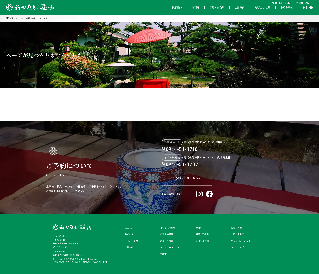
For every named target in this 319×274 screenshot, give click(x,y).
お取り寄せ (287, 7)
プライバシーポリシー (242, 240)
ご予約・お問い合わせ (187, 178)
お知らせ (129, 234)
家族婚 (163, 253)
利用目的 (177, 7)
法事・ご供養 (166, 240)
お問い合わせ (237, 234)
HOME (9, 18)
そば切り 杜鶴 (262, 7)
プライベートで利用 (170, 247)
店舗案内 (240, 7)
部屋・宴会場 (217, 7)
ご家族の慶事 (166, 234)
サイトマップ (237, 247)
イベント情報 (131, 240)
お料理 (195, 7)
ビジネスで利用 (167, 227)
